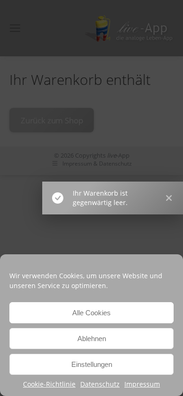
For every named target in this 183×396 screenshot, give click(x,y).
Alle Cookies (91, 313)
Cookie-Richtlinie (49, 384)
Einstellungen (91, 364)
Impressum (142, 384)
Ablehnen (91, 339)
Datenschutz (100, 384)
